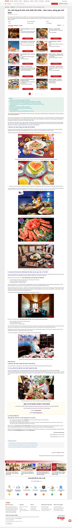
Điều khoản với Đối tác (45, 510)
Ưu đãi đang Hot (33, 509)
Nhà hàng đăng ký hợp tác (58, 509)
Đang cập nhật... (13, 105)
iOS (59, 436)
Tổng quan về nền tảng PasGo (24, 507)
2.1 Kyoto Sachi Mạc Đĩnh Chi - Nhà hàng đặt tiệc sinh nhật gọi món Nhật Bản (25, 102)
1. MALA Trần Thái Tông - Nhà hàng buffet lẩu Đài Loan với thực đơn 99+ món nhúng (27, 104)
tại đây (40, 481)
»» (41, 93)
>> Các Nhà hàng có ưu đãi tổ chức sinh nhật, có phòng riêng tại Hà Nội (22, 443)
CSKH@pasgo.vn (19, 518)
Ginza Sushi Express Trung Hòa (45, 132)
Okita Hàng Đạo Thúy (56, 132)
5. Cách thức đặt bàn (13, 109)
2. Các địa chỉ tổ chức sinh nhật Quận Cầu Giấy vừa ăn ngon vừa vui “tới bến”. (25, 101)
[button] (6, 467)
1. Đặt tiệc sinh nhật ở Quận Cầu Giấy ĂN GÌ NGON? (19, 100)
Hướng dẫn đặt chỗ (23, 509)
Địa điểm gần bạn (34, 506)
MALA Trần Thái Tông (14, 319)
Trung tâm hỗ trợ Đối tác (58, 506)
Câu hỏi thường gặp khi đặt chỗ (24, 511)
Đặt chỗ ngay (27, 38)
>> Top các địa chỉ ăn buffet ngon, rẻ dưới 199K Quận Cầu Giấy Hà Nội (22, 446)
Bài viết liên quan (11, 461)
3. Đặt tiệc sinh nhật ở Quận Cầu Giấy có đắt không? (19, 106)
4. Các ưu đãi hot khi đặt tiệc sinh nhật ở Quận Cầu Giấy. (20, 108)
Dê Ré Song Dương (50, 189)
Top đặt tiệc (12, 7)
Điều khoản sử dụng (44, 506)
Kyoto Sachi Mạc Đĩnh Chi (15, 277)
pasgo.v (22, 421)
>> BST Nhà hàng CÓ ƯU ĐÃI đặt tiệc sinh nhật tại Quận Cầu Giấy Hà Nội (23, 445)
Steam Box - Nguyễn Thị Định (45, 188)
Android (62, 436)
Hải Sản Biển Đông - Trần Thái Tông (27, 189)
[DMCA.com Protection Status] (60, 519)
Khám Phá (7, 7)
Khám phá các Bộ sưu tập (35, 510)
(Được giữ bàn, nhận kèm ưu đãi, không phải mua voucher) (22, 111)
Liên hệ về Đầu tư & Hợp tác (59, 510)
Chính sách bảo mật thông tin (46, 509)
